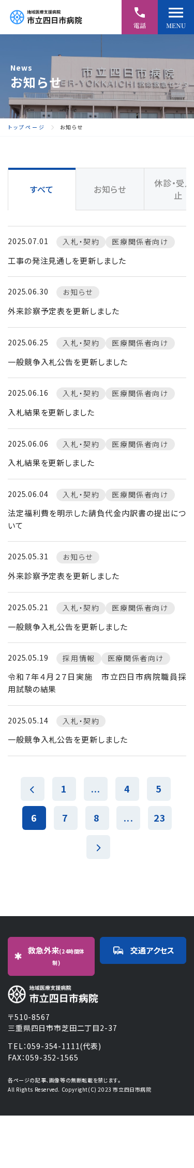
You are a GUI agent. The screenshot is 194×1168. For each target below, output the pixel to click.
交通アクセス (152, 950)
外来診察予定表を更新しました (64, 310)
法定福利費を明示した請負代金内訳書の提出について (97, 519)
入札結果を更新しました (51, 412)
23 (160, 817)
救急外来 (56, 956)
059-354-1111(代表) (64, 1046)
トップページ (27, 127)
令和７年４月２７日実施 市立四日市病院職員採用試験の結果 (97, 682)
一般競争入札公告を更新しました (68, 361)
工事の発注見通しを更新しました (67, 260)
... (95, 788)
